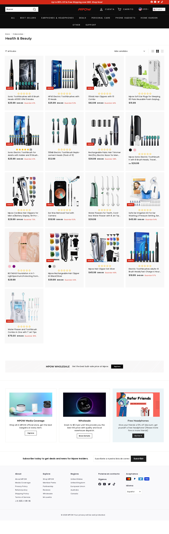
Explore (31, 433)
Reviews (46, 490)
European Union (78, 486)
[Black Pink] (145, 150)
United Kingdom (78, 482)
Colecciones (18, 34)
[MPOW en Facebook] (99, 484)
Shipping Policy (22, 493)
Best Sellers (28, 18)
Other (76, 25)
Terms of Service (22, 497)
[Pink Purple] (24, 267)
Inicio (7, 34)
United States (77, 479)
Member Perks (49, 482)
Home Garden (149, 18)
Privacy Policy (21, 486)
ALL (13, 18)
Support (91, 25)
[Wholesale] (84, 405)
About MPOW (21, 479)
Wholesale (48, 493)
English (159, 9)
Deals (82, 18)
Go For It (138, 436)
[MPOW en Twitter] (109, 484)
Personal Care (101, 18)
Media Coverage (22, 482)
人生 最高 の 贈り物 (23, 501)
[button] (24, 93)
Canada (74, 493)
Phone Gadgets (125, 18)
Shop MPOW (48, 479)
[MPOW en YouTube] (104, 484)
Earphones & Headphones (57, 18)
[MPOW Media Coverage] (30, 405)
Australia (75, 490)
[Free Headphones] (138, 404)
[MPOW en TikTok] (114, 484)
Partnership (48, 486)
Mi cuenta (47, 497)
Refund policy (21, 490)
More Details (84, 436)
